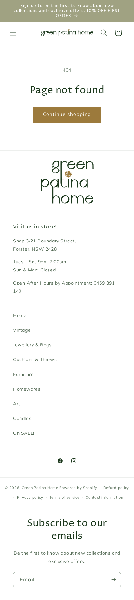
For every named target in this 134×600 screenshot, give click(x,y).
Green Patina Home (40, 487)
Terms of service (64, 497)
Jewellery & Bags (32, 345)
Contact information (104, 497)
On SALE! (23, 433)
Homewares (26, 389)
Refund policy (116, 487)
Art (16, 404)
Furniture (23, 374)
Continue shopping (67, 114)
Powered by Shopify (78, 487)
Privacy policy (30, 497)
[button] (13, 32)
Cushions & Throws (35, 359)
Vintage (22, 330)
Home (19, 315)
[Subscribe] (113, 579)
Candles (22, 418)
